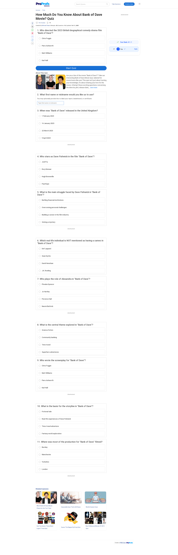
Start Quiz (71, 68)
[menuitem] (116, 4)
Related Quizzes (42, 489)
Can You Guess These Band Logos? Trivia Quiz (45, 527)
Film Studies (42, 22)
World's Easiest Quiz (92, 507)
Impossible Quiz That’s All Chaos (71, 507)
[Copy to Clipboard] (33, 40)
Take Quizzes (116, 4)
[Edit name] (125, 49)
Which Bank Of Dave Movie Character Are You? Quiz (44, 507)
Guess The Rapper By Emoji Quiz (70, 527)
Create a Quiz (129, 4)
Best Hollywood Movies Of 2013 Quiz (95, 527)
